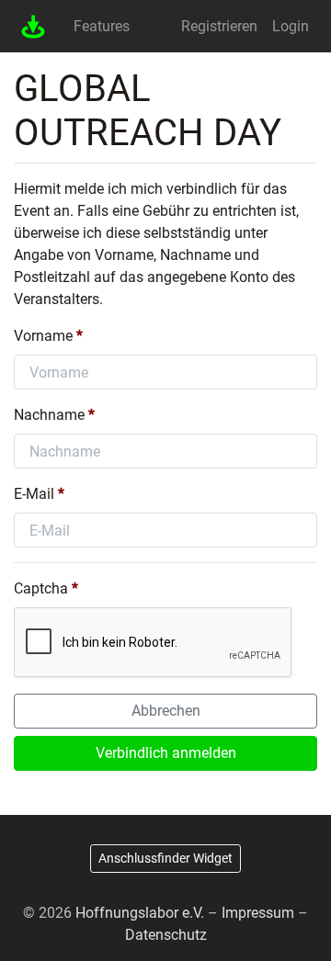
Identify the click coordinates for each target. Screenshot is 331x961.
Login (290, 26)
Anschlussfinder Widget (165, 858)
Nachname (51, 415)
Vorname (45, 336)
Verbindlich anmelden (166, 753)
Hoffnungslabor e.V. (139, 912)
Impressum (258, 912)
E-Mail (34, 494)
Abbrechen (165, 710)
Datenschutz (166, 935)
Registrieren (219, 26)
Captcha (41, 588)
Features (102, 26)
